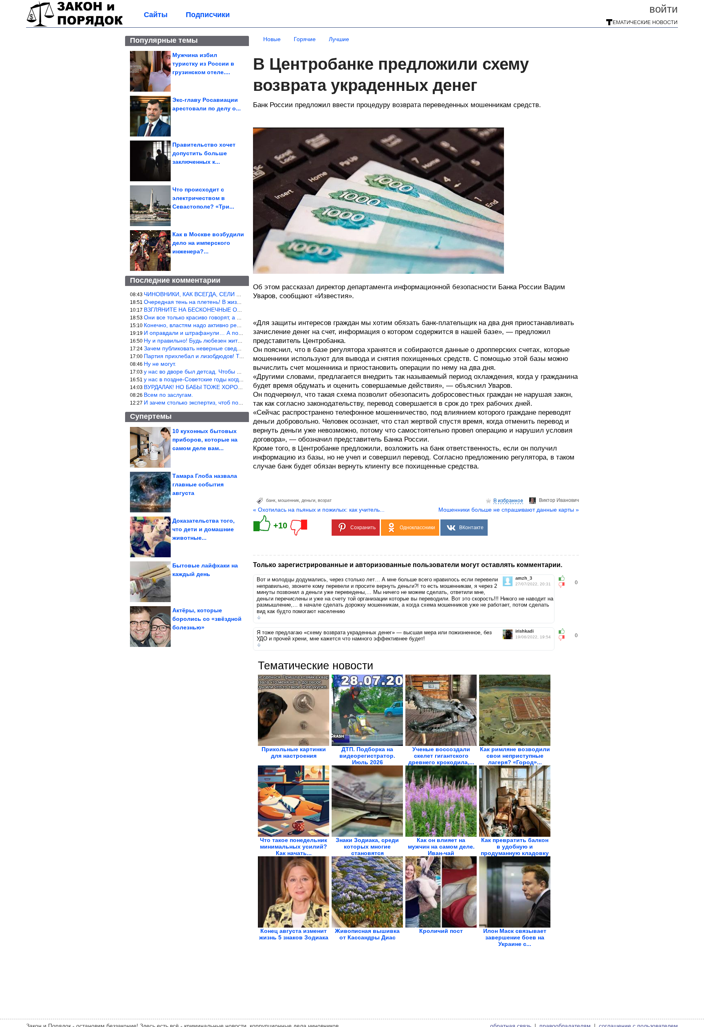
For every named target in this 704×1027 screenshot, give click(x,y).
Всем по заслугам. (168, 394)
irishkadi (524, 631)
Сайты (155, 15)
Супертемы (151, 416)
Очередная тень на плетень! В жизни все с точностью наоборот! (230, 302)
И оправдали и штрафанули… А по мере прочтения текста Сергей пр (237, 333)
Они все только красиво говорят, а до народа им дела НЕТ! (223, 317)
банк (270, 500)
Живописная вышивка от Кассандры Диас (367, 934)
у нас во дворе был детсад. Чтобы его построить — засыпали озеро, (235, 371)
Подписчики (208, 15)
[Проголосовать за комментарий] (564, 585)
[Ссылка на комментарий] (259, 617)
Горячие (305, 39)
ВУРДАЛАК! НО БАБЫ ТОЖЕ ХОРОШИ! (196, 387)
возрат (325, 500)
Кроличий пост (441, 931)
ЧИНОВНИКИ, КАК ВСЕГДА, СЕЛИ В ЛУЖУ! (202, 294)
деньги (308, 500)
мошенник (288, 500)
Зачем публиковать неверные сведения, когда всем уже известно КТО (237, 348)
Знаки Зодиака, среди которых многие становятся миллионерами (367, 850)
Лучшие (339, 39)
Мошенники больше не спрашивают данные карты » (508, 509)
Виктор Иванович (559, 500)
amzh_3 (523, 578)
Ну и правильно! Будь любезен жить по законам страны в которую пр (236, 340)
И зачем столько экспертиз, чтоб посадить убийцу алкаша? (222, 402)
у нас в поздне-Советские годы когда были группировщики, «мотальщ (237, 379)
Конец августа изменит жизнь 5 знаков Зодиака (293, 934)
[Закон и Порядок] (74, 25)
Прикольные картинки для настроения (294, 752)
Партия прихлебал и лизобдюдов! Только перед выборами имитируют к (240, 356)
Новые (272, 39)
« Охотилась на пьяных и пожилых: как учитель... (319, 509)
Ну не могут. (160, 364)
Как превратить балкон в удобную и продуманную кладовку (515, 846)
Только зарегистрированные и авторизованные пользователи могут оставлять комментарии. (407, 564)
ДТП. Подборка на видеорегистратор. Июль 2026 (367, 755)
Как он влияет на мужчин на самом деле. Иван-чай (441, 846)
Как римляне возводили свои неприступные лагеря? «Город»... (515, 755)
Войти (663, 9)
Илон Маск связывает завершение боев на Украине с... (514, 937)
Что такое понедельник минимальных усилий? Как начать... (293, 846)
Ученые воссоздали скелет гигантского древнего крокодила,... (441, 755)
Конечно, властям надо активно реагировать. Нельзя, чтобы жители (235, 325)
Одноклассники (417, 527)
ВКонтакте (471, 527)
